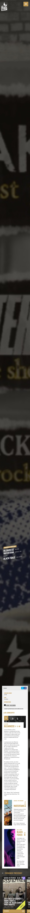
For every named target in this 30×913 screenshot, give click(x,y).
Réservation (6, 911)
